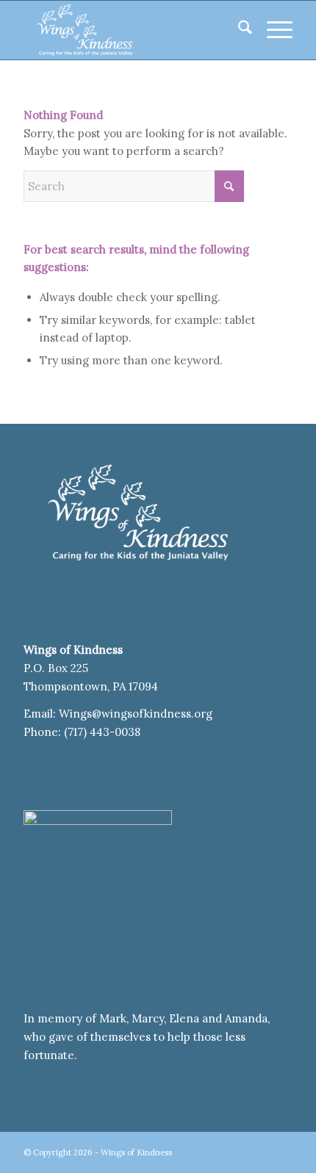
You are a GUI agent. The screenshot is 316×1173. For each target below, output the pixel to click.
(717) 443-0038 (102, 732)
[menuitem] (237, 30)
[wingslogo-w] (131, 30)
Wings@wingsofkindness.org (137, 714)
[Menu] (272, 30)
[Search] (237, 30)
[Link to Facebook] (281, 1151)
